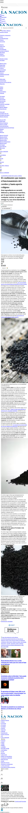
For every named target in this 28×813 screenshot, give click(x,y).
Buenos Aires (3, 63)
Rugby (1, 88)
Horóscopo (3, 101)
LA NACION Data (4, 38)
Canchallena (3, 91)
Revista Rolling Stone (5, 141)
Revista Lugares (4, 138)
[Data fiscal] (2, 810)
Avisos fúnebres (4, 123)
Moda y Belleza (3, 107)
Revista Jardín (3, 143)
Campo (2, 48)
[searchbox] (13, 28)
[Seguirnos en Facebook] (2, 771)
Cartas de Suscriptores (5, 82)
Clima (1, 37)
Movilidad (2, 52)
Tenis (1, 90)
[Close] (2, 710)
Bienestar (2, 71)
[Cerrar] (22, 25)
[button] (14, 98)
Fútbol (1, 87)
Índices (2, 54)
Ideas (1, 131)
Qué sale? (2, 112)
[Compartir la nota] (2, 262)
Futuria (2, 44)
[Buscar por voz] (26, 28)
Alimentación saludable (7, 621)
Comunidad (3, 70)
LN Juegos (2, 96)
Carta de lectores (4, 126)
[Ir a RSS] (2, 783)
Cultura (2, 68)
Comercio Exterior (4, 51)
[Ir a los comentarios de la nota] (3, 260)
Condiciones (18, 801)
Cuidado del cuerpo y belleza (14, 175)
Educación (2, 66)
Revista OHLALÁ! (4, 135)
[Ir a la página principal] (14, 13)
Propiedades (3, 49)
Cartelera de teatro (4, 115)
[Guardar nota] (2, 260)
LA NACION (4, 175)
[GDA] (5, 806)
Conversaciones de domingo (7, 127)
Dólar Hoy (2, 46)
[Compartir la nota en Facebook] (2, 266)
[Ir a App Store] (5, 790)
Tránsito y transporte (5, 35)
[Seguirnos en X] (2, 775)
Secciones (4, 17)
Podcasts (2, 105)
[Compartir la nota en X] (3, 266)
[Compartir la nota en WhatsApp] (3, 262)
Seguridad (2, 65)
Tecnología (2, 99)
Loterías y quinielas (4, 104)
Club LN (3, 21)
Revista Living (3, 140)
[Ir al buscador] (2, 9)
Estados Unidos (4, 59)
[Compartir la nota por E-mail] (5, 266)
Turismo (2, 98)
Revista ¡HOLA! (3, 137)
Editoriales (2, 79)
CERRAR (2, 0)
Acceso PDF (3, 120)
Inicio (3, 15)
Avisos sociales (3, 124)
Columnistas (3, 80)
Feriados (2, 102)
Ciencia (2, 73)
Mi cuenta (4, 23)
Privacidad (23, 801)
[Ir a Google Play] (5, 787)
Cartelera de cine (4, 113)
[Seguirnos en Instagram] (2, 779)
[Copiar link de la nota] (2, 264)
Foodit (3, 19)
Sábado (2, 129)
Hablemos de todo (4, 74)
